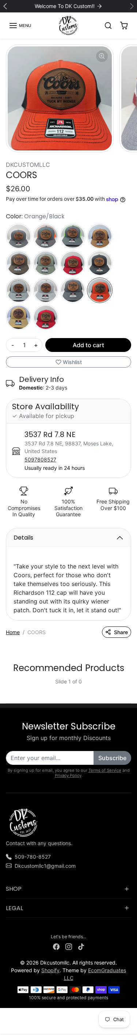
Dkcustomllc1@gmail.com (45, 866)
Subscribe (112, 758)
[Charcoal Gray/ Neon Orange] (45, 236)
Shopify (50, 970)
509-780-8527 (33, 857)
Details (23, 537)
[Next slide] (128, 687)
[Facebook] (56, 946)
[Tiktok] (81, 946)
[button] (19, 25)
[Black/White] (100, 263)
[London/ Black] (45, 263)
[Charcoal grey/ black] (72, 290)
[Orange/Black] (100, 290)
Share (121, 632)
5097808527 (40, 459)
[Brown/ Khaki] (18, 263)
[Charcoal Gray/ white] (18, 236)
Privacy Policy (68, 775)
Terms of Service (104, 770)
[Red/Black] (45, 317)
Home (13, 632)
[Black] (72, 263)
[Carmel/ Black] (100, 236)
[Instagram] (68, 946)
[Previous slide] (9, 687)
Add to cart (88, 345)
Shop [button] (14, 889)
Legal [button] (14, 908)
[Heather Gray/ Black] (18, 290)
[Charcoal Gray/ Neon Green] (72, 236)
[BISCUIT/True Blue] (18, 317)
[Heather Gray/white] (45, 290)
